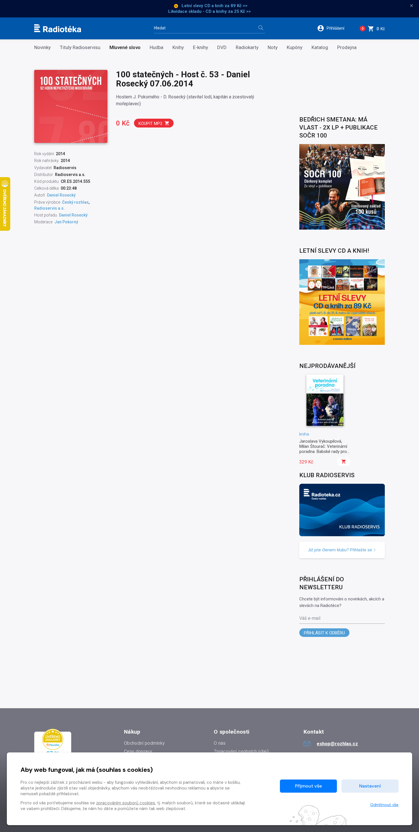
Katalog (320, 47)
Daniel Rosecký (61, 195)
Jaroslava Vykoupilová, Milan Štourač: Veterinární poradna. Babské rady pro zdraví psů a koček (323, 449)
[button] (334, 28)
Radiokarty (247, 47)
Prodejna (347, 47)
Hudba (156, 47)
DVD (222, 47)
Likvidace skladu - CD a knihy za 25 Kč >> (209, 11)
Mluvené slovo (125, 47)
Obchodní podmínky (144, 743)
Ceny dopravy (138, 751)
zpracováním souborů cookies (125, 803)
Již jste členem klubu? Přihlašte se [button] (340, 549)
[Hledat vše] (261, 28)
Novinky (42, 47)
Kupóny (294, 47)
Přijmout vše (308, 786)
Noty (273, 47)
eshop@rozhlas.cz (337, 743)
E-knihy (200, 47)
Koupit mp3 (150, 123)
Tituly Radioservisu (80, 47)
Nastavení (370, 786)
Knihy (178, 47)
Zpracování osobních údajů (241, 751)
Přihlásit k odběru (324, 632)
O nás (220, 743)
